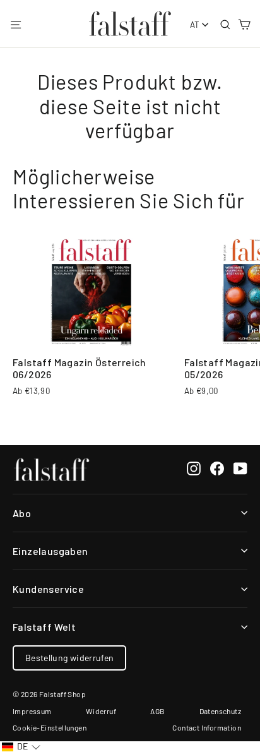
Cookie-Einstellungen (49, 727)
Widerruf (101, 711)
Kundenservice (48, 589)
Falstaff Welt (44, 627)
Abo (22, 513)
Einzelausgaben (50, 551)
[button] (21, 746)
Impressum (32, 711)
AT (195, 25)
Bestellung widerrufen (69, 657)
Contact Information (206, 727)
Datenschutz (220, 711)
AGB (157, 711)
